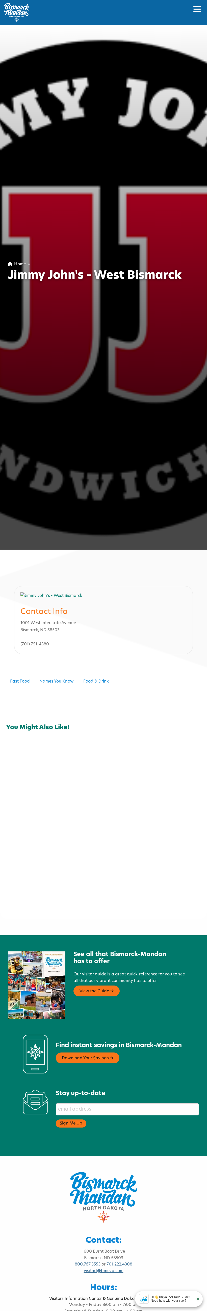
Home (19, 264)
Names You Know (56, 682)
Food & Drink (96, 682)
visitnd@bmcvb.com (103, 1271)
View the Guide (95, 991)
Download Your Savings (86, 1058)
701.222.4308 (119, 1264)
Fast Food (20, 682)
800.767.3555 (87, 1264)
